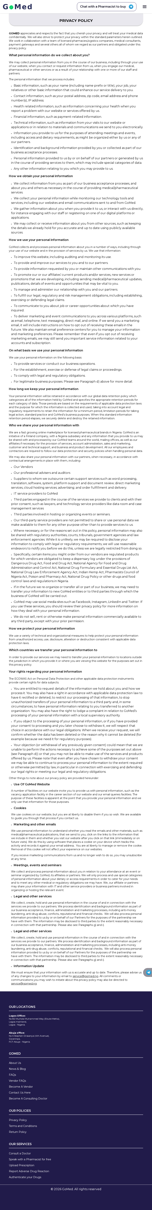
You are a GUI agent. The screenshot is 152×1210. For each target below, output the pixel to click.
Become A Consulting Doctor (28, 1098)
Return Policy (18, 1132)
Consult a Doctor (20, 1153)
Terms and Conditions (23, 1126)
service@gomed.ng (85, 976)
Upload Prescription (21, 1165)
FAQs (12, 1074)
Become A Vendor (21, 1086)
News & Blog (17, 1069)
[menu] (144, 6)
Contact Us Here (20, 1092)
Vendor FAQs (17, 1080)
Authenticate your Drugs (25, 1177)
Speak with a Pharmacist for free (30, 1159)
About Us (15, 1063)
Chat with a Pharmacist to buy (103, 6)
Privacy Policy (18, 1120)
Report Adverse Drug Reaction (29, 1171)
